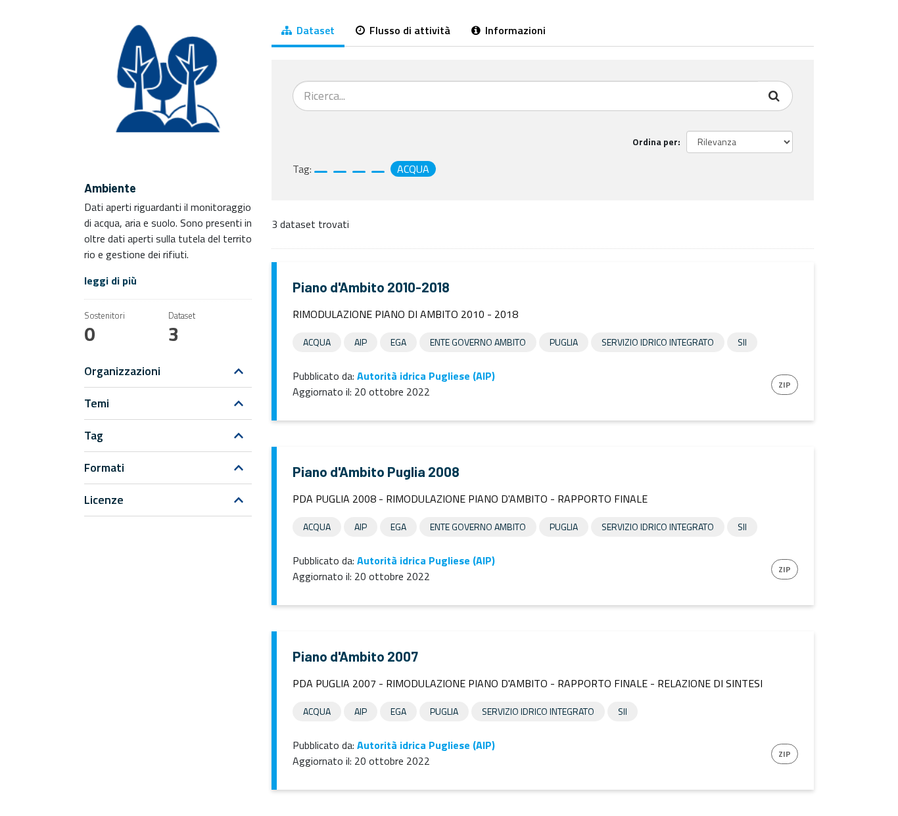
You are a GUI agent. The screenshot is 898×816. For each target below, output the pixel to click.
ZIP (784, 384)
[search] (775, 96)
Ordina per (655, 141)
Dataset (314, 30)
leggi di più (110, 280)
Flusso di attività (408, 30)
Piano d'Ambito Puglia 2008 (376, 471)
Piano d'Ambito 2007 (355, 656)
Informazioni (514, 30)
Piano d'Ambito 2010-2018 (371, 287)
